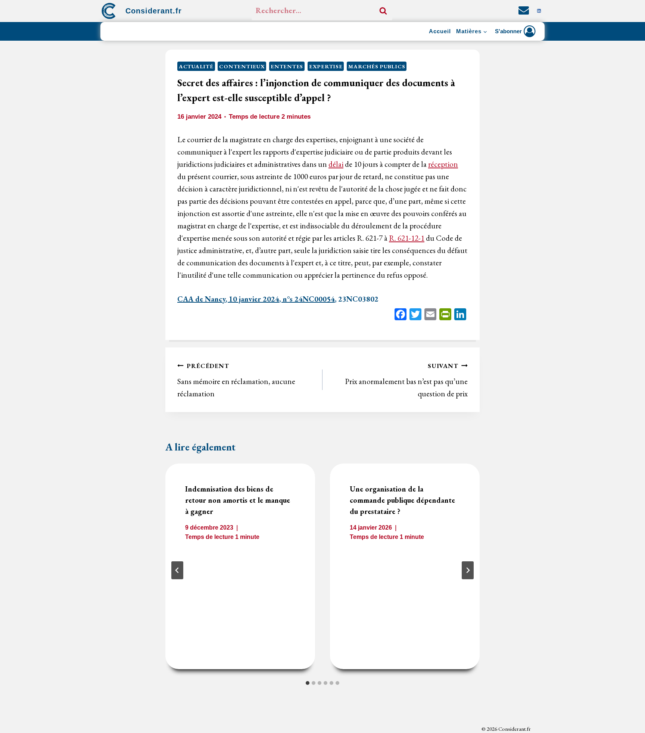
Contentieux (242, 66)
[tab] (307, 683)
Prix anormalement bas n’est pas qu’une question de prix (406, 380)
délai (335, 164)
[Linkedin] (539, 10)
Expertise (326, 66)
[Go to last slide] (177, 570)
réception (443, 164)
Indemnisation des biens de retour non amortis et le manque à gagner (237, 500)
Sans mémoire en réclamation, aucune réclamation (236, 380)
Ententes (287, 66)
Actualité (196, 66)
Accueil (440, 31)
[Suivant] (468, 570)
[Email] (430, 315)
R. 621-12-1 (406, 238)
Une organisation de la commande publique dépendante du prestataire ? (402, 500)
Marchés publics (376, 66)
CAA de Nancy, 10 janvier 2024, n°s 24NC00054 (256, 299)
